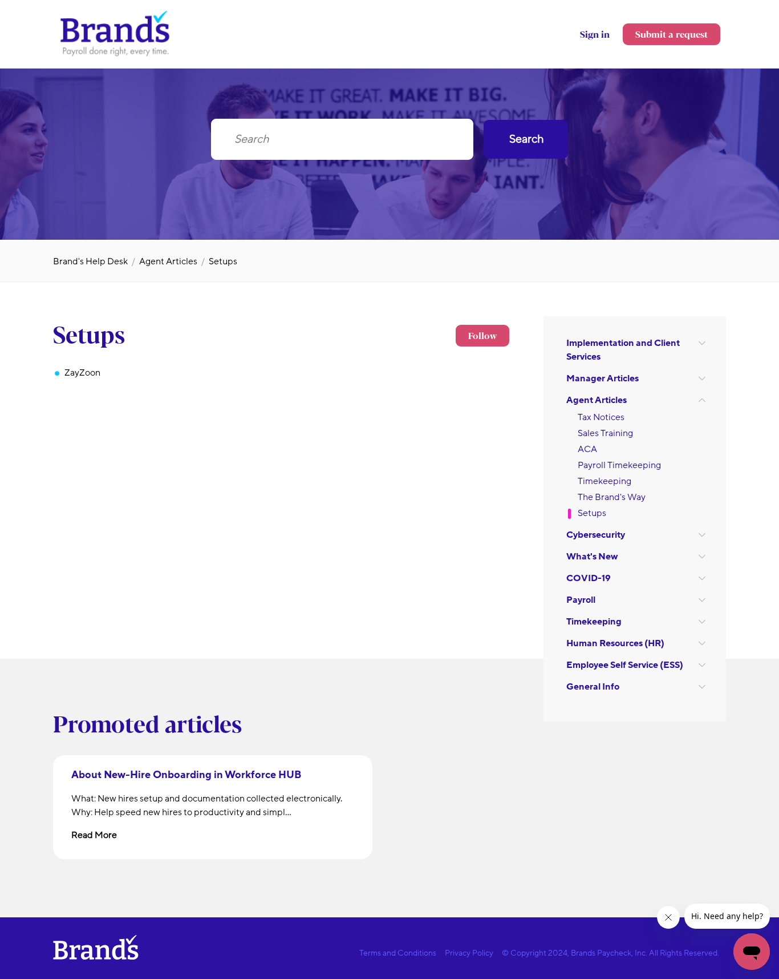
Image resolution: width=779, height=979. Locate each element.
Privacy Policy (469, 953)
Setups (223, 261)
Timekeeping (604, 481)
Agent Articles (168, 261)
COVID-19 (588, 578)
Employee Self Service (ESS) (624, 665)
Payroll (580, 600)
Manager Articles (602, 378)
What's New (592, 556)
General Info (592, 686)
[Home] (116, 55)
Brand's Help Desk (90, 261)
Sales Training (605, 433)
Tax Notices (601, 417)
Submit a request (671, 34)
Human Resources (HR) (615, 643)
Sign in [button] (595, 34)
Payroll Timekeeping (619, 465)
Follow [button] (482, 335)
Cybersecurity (595, 535)
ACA (587, 449)
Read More (94, 835)
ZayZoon (82, 372)
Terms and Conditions (397, 953)
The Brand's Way (612, 497)
